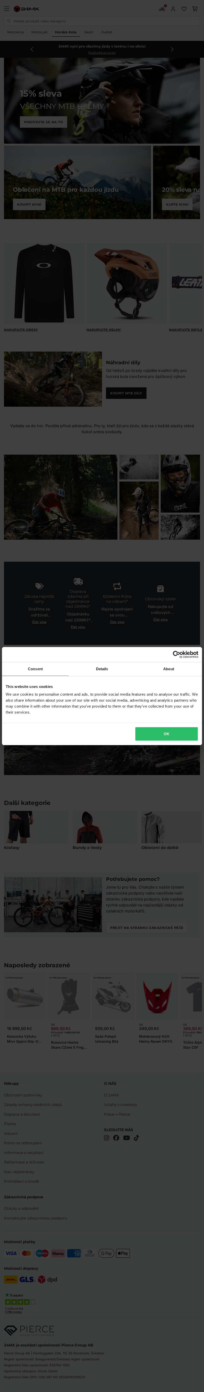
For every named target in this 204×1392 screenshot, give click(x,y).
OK (166, 734)
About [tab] (168, 668)
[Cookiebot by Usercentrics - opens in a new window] (176, 654)
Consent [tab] (35, 668)
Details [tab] (102, 668)
